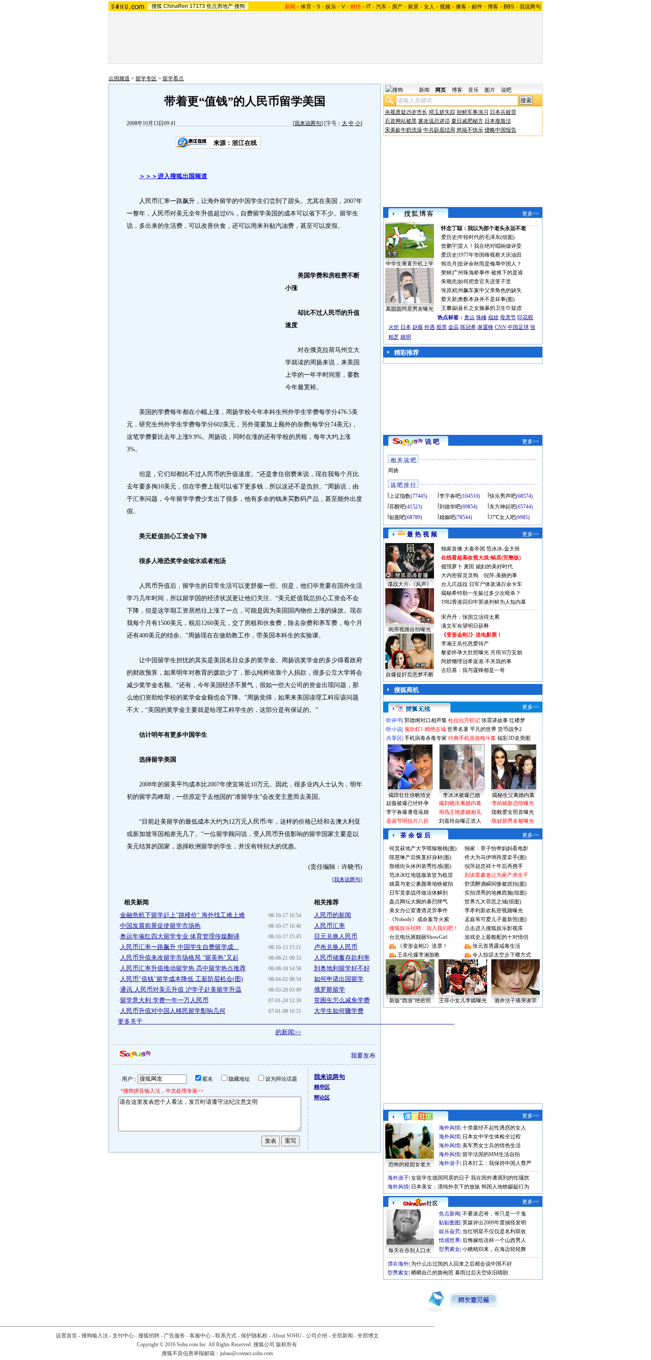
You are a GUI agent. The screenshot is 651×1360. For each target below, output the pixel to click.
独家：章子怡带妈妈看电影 (496, 848)
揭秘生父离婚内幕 (513, 795)
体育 (306, 7)
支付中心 (123, 1336)
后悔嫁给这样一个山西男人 (494, 1240)
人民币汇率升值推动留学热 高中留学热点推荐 (183, 968)
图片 (489, 90)
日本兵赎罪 (503, 112)
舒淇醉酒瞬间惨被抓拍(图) (496, 884)
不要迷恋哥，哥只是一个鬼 (494, 1214)
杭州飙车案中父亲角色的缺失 (487, 290)
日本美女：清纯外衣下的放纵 (445, 1187)
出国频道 (119, 78)
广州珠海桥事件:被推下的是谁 (488, 273)
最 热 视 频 (422, 534)
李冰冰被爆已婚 (461, 795)
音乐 (473, 90)
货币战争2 (510, 729)
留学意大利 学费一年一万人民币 (164, 1000)
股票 (441, 327)
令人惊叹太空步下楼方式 (502, 955)
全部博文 (368, 1336)
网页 (440, 90)
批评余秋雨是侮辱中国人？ (490, 264)
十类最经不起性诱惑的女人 (494, 1128)
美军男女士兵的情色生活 (491, 1145)
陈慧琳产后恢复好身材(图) (420, 857)
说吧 (506, 90)
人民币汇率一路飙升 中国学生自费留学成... (179, 947)
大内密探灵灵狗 (459, 575)
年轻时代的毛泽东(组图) (486, 237)
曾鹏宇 (449, 246)
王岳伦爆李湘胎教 (418, 955)
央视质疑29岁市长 (406, 112)
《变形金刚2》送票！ (422, 946)
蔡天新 (449, 299)
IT (368, 7)
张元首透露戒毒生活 (496, 946)
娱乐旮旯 (449, 1231)
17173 (197, 6)
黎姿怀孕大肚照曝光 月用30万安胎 (481, 652)
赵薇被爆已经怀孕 (407, 803)
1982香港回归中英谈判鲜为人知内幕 (483, 602)
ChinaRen (175, 6)
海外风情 (449, 1128)
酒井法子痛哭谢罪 (515, 1000)
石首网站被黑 (401, 121)
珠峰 (481, 317)
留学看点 (173, 78)
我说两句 (530, 7)
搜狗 (239, 6)
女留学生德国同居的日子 (440, 1178)
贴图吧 (397, 517)
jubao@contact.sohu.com (246, 1353)
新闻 (424, 90)
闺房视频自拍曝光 (409, 629)
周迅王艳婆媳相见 (460, 812)
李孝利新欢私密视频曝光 (494, 910)
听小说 (394, 729)
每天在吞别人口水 (409, 1250)
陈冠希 (468, 327)
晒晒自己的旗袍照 (432, 1273)
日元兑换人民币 (335, 936)
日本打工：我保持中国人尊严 (496, 1163)
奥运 (469, 317)
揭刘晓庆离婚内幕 (460, 803)
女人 (429, 7)
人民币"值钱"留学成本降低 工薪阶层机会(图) (181, 979)
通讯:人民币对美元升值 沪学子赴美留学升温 (180, 989)
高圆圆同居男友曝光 (410, 309)
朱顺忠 (449, 281)
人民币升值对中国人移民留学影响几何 (172, 1011)
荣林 (446, 273)
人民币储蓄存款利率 (342, 957)
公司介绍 (316, 1336)
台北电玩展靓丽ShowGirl (418, 937)
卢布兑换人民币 (335, 947)
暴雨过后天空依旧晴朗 (481, 1273)
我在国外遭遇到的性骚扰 (500, 1178)
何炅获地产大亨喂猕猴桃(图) (423, 848)
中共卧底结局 (439, 130)
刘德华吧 (450, 507)
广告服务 (174, 1336)
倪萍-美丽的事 (500, 575)
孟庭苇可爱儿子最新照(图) (496, 919)
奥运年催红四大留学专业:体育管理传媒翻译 (180, 936)
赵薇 (417, 327)
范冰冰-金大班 (503, 549)
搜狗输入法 (94, 1336)
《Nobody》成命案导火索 (419, 919)
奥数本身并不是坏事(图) (486, 299)
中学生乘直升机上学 (410, 264)
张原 (446, 290)
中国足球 (518, 327)
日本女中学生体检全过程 (491, 1136)
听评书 (394, 720)
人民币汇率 (329, 925)
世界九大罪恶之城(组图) (493, 902)
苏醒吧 (397, 507)
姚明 (405, 337)
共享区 (394, 738)
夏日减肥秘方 (467, 121)
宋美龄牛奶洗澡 (403, 130)
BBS (509, 7)
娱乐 (331, 7)
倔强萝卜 (451, 566)
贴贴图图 (449, 1222)
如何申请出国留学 (339, 979)
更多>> (530, 214)
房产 (397, 7)
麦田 (469, 566)
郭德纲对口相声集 (425, 720)
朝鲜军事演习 (472, 112)
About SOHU (287, 1336)
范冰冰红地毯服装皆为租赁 (421, 875)
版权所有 (286, 1344)
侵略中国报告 (500, 130)
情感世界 (449, 1240)
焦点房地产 (219, 6)
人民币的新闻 (332, 915)
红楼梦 (517, 720)
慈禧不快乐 (470, 130)
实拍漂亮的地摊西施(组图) (496, 893)
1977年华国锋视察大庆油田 (490, 255)
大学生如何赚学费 (339, 1011)
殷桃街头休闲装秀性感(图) (420, 866)
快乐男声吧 (502, 496)
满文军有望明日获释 (465, 626)
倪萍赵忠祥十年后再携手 (494, 866)
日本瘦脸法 (497, 121)
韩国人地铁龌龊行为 (505, 1187)
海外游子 (449, 1163)
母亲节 (508, 317)
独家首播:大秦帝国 (463, 549)
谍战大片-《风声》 (410, 584)
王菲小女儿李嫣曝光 (463, 1000)
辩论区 (322, 1097)
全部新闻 (342, 1336)
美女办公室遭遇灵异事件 (418, 910)
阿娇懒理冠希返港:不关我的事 (476, 661)
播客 (461, 7)
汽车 (381, 7)
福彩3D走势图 (514, 738)
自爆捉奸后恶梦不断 (410, 675)
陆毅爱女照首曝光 (513, 812)
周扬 (393, 470)
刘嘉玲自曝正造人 (460, 821)
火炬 (393, 327)
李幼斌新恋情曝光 (513, 803)
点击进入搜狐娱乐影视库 (494, 928)
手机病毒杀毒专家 (425, 738)
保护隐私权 (254, 1336)
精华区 (322, 1087)
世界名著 (458, 729)
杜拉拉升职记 (464, 720)
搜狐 (156, 6)
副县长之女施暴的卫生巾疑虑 (487, 308)
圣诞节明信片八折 (407, 821)
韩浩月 (449, 264)
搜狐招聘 (148, 1336)
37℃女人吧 (502, 517)
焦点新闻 (449, 1214)
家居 (413, 7)
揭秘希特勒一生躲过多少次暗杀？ (481, 593)
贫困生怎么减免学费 (342, 1000)
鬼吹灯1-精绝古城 (425, 729)
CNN (500, 327)
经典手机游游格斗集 (472, 738)
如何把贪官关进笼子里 (484, 281)
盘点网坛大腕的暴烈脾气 (418, 902)
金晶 (453, 327)
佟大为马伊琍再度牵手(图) (496, 857)
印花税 (525, 317)
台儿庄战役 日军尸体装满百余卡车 (481, 584)
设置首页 (66, 1336)
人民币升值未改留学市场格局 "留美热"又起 (179, 957)
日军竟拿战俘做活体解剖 (418, 893)
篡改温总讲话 (434, 121)
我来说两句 (307, 123)
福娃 (493, 317)
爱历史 (449, 237)
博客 (493, 7)
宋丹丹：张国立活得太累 (470, 617)
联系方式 (225, 1336)
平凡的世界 (483, 729)
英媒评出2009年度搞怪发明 (494, 1222)
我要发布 (363, 1055)
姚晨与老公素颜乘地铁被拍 (421, 884)
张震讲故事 (494, 720)
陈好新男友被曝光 (513, 821)
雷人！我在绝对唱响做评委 (490, 246)
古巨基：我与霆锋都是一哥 (473, 670)
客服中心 (200, 1336)
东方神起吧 (502, 507)
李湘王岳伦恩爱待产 (465, 644)
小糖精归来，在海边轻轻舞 (494, 1249)
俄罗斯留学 (329, 989)
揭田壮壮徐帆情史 (409, 795)
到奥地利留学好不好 (342, 968)
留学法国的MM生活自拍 (491, 1154)
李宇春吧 (450, 496)
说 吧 (432, 441)
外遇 (429, 327)
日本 (405, 327)
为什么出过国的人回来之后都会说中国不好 (461, 1264)
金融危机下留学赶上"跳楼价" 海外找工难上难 (182, 915)
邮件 (477, 7)
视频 (445, 7)
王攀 (446, 308)
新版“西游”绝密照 (410, 1000)
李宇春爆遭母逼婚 (407, 812)
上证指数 (400, 496)
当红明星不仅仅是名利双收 (494, 1231)
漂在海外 (398, 1264)
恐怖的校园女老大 (409, 1164)
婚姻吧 (447, 517)
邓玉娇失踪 (442, 112)
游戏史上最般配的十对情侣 (496, 937)
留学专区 (146, 78)
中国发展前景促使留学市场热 (160, 925)
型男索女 (449, 1249)
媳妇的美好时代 (494, 566)
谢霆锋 (485, 327)
